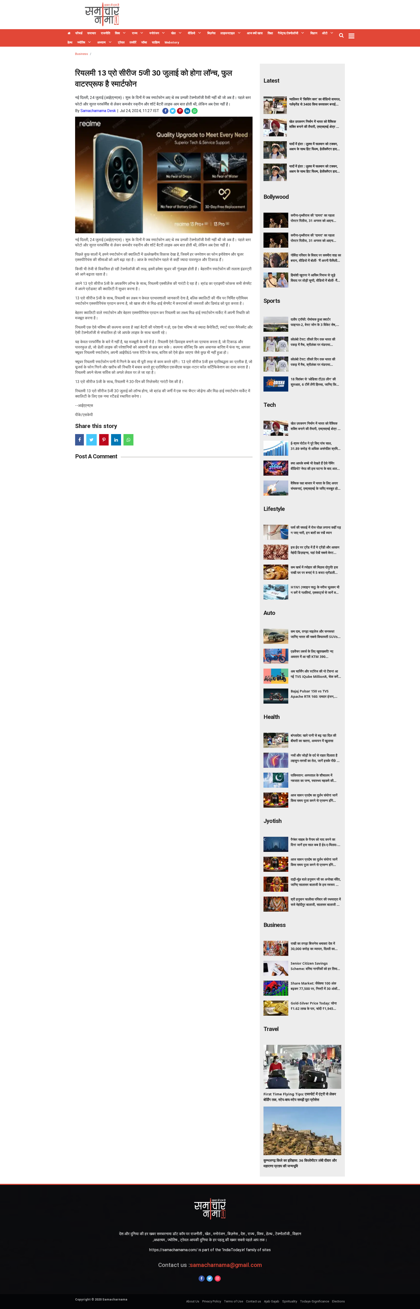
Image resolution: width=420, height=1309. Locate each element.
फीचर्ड (78, 33)
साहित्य (156, 42)
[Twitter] (210, 1278)
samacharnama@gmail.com (210, 1265)
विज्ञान (313, 33)
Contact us (253, 1301)
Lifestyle (274, 509)
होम (69, 33)
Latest (271, 80)
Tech (269, 404)
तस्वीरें (133, 42)
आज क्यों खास (255, 33)
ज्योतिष (81, 42)
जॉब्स (144, 42)
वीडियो (191, 33)
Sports (271, 300)
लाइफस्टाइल (227, 33)
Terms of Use (233, 1301)
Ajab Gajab (271, 1301)
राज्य (134, 33)
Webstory (172, 42)
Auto (269, 613)
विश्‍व (117, 33)
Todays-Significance (314, 1301)
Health (271, 717)
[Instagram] (218, 1278)
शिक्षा (270, 33)
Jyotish (272, 821)
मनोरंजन (154, 33)
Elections (338, 1301)
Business (81, 54)
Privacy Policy (211, 1301)
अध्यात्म (101, 42)
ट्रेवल (121, 42)
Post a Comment (96, 456)
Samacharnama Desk (98, 110)
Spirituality (289, 1301)
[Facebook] (202, 1278)
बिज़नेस (211, 33)
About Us (192, 1301)
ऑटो (324, 33)
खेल (173, 33)
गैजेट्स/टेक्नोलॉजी (288, 33)
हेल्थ (70, 42)
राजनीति (105, 33)
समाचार (91, 33)
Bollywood (276, 196)
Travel (271, 1029)
